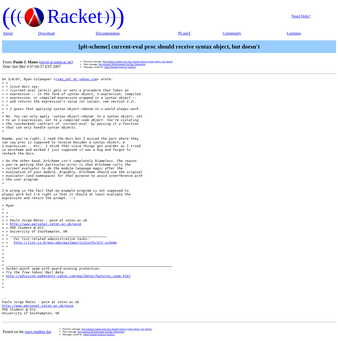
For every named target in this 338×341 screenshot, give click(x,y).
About (8, 33)
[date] (107, 67)
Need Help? (300, 16)
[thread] (114, 67)
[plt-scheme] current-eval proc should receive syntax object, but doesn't (138, 61)
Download (46, 33)
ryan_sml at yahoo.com (76, 79)
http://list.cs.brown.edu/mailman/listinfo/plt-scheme (65, 242)
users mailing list (38, 332)
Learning (294, 33)
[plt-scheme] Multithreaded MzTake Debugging (122, 64)
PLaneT (184, 33)
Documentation (108, 33)
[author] (132, 67)
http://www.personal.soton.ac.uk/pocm (45, 224)
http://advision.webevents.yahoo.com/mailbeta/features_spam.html (68, 276)
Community (232, 33)
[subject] (123, 67)
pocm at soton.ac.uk (56, 62)
